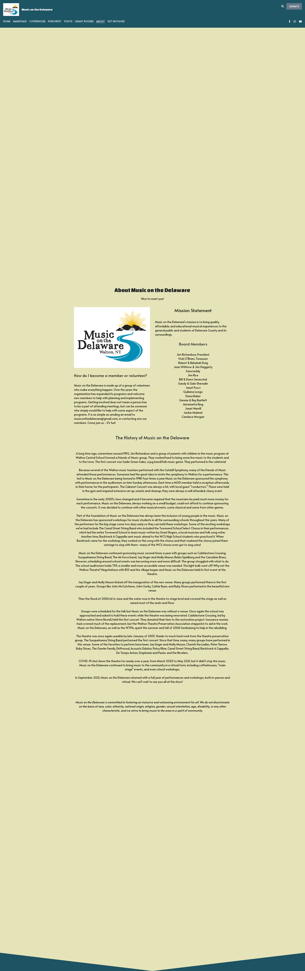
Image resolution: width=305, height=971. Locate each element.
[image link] (11, 9)
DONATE (294, 6)
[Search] (282, 6)
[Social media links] (289, 21)
